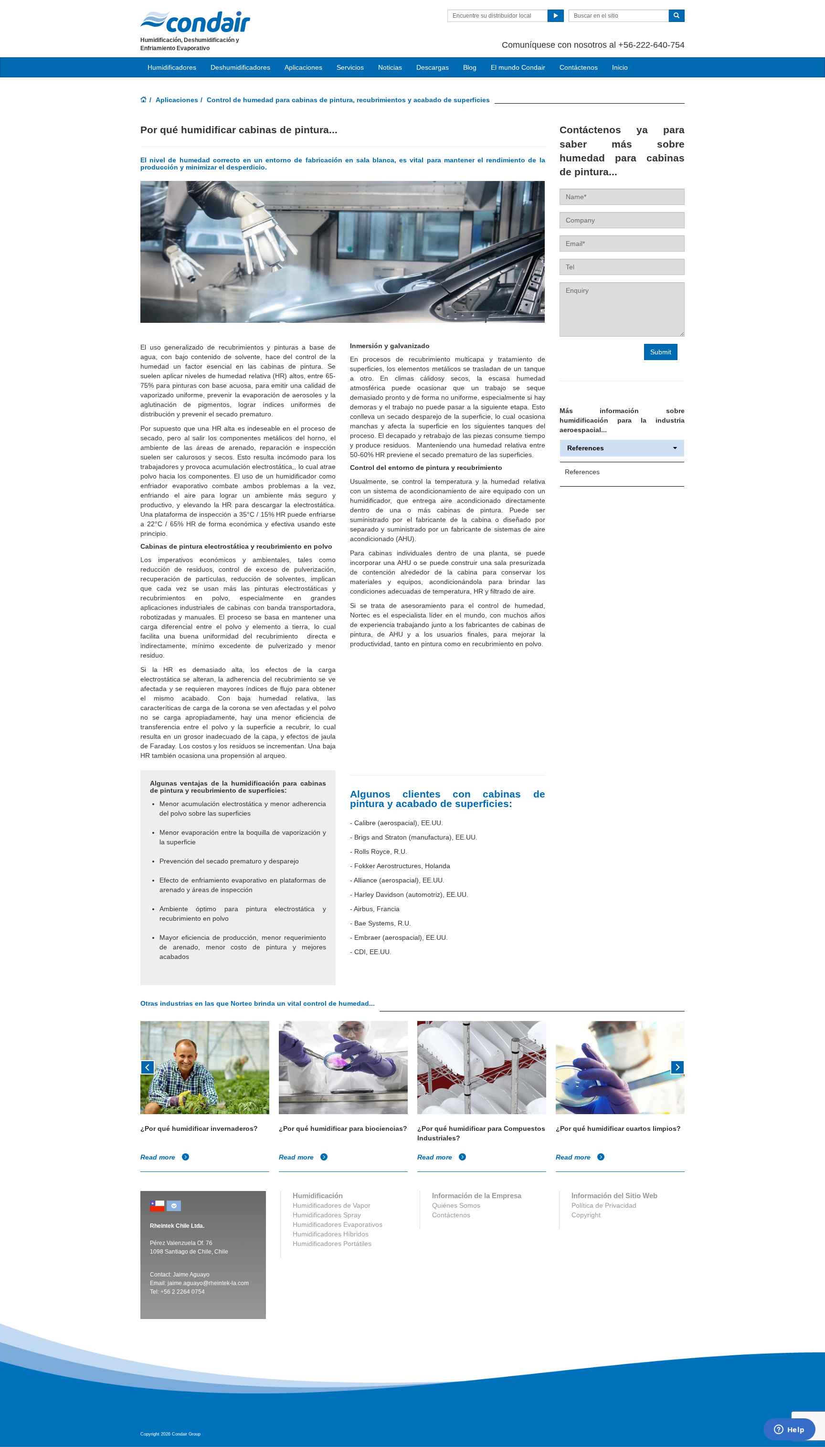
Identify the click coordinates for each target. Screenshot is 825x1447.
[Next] (677, 1066)
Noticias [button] (390, 67)
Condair (195, 21)
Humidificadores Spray (327, 1215)
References (585, 448)
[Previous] (147, 1066)
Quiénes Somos (456, 1205)
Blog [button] (469, 67)
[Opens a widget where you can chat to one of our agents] (789, 1430)
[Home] (143, 100)
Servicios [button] (350, 67)
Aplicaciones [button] (303, 67)
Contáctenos (579, 67)
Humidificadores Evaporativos (337, 1224)
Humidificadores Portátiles (332, 1243)
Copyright (586, 1215)
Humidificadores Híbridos (331, 1234)
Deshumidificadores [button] (240, 67)
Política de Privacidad (603, 1205)
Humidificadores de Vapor (331, 1205)
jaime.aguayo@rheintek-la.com (208, 1283)
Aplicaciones (177, 100)
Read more (158, 1157)
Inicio (620, 67)
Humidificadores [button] (172, 67)
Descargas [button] (432, 67)
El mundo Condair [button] (518, 67)
